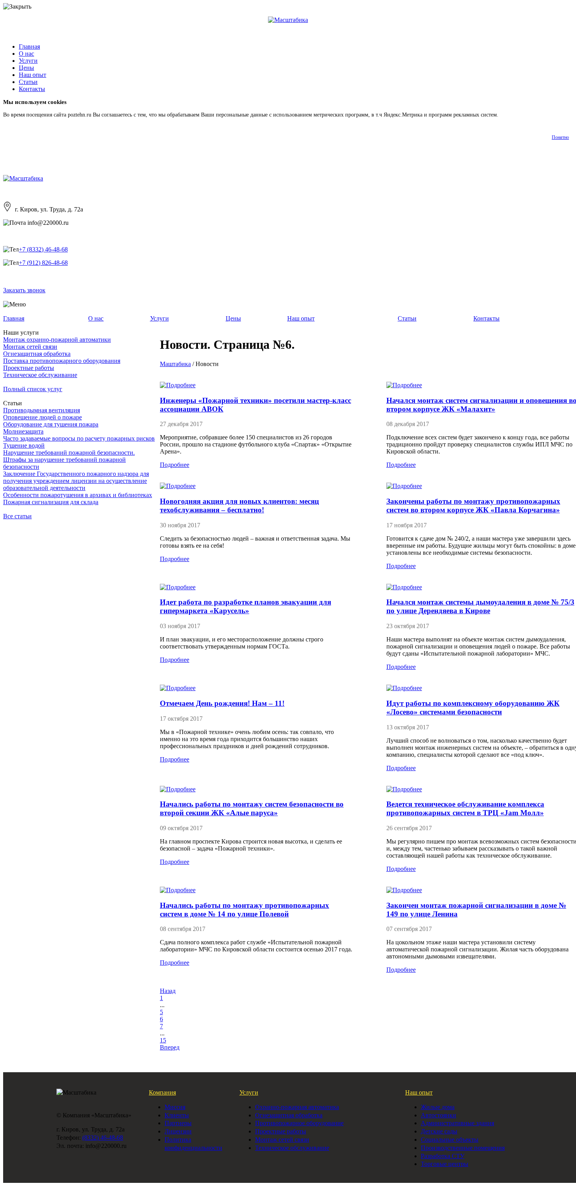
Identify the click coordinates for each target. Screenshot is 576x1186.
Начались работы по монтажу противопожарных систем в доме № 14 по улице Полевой (244, 909)
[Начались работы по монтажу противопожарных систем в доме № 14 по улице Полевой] (178, 890)
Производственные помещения (463, 1147)
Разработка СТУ (442, 1156)
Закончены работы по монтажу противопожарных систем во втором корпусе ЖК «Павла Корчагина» (473, 505)
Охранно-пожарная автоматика (297, 1107)
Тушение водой (24, 445)
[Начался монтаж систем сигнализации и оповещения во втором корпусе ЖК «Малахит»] (404, 385)
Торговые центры (444, 1163)
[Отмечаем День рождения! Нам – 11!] (178, 688)
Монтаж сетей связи (30, 346)
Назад (168, 990)
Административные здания (457, 1123)
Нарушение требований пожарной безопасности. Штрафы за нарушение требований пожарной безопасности (69, 459)
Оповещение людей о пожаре (42, 417)
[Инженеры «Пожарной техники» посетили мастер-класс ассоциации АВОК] (178, 385)
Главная (29, 46)
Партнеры (178, 1123)
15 (163, 1040)
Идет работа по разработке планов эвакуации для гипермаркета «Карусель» (245, 606)
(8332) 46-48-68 (102, 1137)
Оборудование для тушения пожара (50, 424)
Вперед (169, 1047)
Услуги (28, 60)
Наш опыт (32, 74)
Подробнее (512, 115)
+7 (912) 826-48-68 (43, 262)
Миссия (175, 1107)
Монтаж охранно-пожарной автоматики (57, 339)
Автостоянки (438, 1115)
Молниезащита (23, 431)
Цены (26, 67)
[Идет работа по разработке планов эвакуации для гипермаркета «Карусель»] (178, 587)
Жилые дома (438, 1107)
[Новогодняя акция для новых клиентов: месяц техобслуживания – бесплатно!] (178, 486)
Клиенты (177, 1115)
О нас (26, 53)
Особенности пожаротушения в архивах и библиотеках (77, 495)
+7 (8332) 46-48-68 (43, 249)
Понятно (560, 137)
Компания (162, 1092)
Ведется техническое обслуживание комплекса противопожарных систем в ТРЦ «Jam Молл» (465, 808)
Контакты (32, 89)
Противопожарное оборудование (299, 1123)
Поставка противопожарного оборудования (61, 360)
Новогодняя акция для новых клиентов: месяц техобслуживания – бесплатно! (239, 505)
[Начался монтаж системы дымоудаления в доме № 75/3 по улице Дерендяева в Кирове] (404, 587)
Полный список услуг (32, 389)
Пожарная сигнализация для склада (50, 502)
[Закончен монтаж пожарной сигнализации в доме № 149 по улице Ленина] (404, 890)
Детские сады (439, 1131)
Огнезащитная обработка (37, 353)
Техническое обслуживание (40, 375)
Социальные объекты (449, 1139)
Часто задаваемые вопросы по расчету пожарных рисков (79, 438)
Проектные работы (28, 367)
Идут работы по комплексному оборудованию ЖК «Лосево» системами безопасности (473, 707)
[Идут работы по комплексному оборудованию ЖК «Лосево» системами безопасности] (404, 688)
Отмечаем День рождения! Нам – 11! (222, 703)
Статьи (28, 81)
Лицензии (178, 1131)
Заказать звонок (24, 290)
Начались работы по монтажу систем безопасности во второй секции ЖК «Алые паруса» (252, 808)
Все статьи (17, 516)
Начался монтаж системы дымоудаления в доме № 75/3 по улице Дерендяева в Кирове (480, 606)
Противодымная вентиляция (41, 410)
